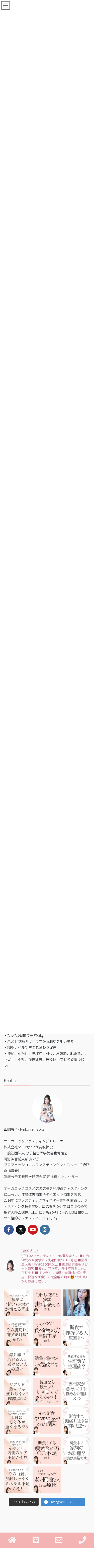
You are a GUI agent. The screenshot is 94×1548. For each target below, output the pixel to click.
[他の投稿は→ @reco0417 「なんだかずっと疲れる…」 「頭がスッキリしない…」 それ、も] (76, 1302)
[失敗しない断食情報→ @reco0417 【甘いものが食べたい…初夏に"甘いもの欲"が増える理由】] (17, 1302)
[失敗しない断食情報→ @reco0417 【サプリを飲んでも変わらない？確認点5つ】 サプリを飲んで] (17, 1391)
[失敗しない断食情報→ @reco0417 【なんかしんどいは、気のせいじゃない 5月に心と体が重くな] (17, 1420)
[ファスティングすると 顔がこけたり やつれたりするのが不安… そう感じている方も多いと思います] (46, 1420)
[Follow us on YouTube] (33, 1230)
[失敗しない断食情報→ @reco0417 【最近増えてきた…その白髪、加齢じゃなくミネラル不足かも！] (17, 1479)
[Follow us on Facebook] (9, 1230)
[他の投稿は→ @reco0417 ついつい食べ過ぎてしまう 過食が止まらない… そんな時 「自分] (46, 1332)
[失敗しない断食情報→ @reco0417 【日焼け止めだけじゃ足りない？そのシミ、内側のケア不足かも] (17, 1450)
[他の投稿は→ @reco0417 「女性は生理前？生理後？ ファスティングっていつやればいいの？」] (76, 1361)
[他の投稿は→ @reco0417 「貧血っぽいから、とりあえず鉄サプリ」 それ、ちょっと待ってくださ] (76, 1391)
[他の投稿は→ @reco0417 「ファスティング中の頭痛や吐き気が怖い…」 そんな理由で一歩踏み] (76, 1420)
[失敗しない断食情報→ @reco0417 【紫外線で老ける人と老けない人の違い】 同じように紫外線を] (17, 1361)
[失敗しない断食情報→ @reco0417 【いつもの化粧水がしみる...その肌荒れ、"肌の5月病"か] (17, 1332)
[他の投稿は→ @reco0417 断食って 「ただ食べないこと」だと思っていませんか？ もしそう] (46, 1361)
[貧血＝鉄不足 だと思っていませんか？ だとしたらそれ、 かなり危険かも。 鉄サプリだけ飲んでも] (46, 1391)
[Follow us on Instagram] (45, 1230)
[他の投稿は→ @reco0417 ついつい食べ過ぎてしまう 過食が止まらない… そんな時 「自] (46, 1302)
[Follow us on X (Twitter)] (21, 1230)
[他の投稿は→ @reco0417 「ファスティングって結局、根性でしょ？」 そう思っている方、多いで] (76, 1332)
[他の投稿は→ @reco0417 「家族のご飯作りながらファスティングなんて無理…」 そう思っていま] (76, 1450)
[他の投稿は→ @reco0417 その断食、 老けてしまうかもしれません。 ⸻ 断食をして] (46, 1479)
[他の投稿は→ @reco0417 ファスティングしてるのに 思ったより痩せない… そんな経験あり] (46, 1450)
